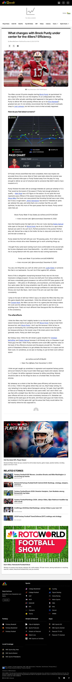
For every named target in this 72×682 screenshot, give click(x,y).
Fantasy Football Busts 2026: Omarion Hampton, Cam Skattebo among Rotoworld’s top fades (39, 492)
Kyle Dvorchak (18, 478)
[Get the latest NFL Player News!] (36, 439)
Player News (6, 23)
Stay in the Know (7, 591)
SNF (36, 23)
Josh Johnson (19, 106)
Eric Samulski (17, 520)
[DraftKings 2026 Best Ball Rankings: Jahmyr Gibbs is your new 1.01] (8, 509)
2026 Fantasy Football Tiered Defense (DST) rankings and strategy (37, 516)
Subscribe (6, 600)
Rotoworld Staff (18, 486)
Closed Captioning (17, 666)
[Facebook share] (9, 45)
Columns (48, 23)
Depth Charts (64, 23)
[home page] (8, 3)
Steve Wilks (12, 198)
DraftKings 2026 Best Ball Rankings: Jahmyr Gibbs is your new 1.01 (38, 508)
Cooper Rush (15, 302)
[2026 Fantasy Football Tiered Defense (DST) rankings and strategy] (8, 518)
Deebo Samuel (58, 224)
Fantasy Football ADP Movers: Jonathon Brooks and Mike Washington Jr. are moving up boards (40, 475)
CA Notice (18, 668)
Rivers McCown (14, 41)
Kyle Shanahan (53, 102)
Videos (42, 23)
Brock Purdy (44, 94)
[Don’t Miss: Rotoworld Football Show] (36, 544)
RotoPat (20, 23)
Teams (54, 23)
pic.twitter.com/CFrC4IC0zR (48, 215)
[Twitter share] (13, 45)
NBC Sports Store (30, 666)
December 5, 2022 (45, 363)
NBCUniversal (12, 670)
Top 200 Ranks (29, 23)
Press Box (38, 666)
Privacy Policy (52, 666)
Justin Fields (50, 268)
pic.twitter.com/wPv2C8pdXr (36, 359)
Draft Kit (14, 23)
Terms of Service (26, 668)
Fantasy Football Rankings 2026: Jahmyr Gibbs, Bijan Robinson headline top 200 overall (41, 500)
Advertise (4, 666)
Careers (10, 666)
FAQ (24, 666)
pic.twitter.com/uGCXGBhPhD (43, 258)
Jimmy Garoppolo (32, 201)
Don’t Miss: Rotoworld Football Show (17, 565)
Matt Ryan (18, 193)
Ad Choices (45, 666)
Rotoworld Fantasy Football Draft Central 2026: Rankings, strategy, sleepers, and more (41, 484)
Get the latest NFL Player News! (15, 460)
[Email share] (17, 45)
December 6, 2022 (50, 219)
